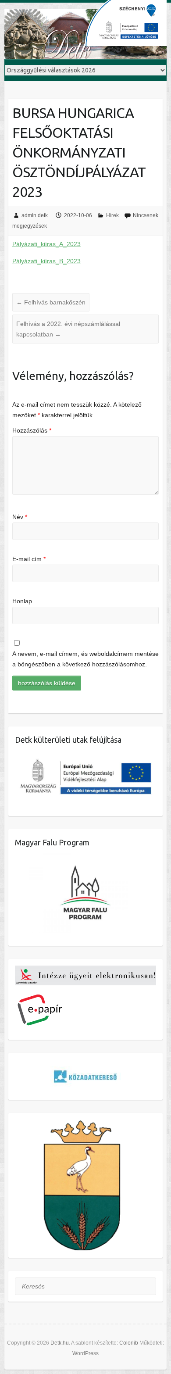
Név (19, 516)
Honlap (22, 601)
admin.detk (34, 215)
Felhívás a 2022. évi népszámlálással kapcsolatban (68, 329)
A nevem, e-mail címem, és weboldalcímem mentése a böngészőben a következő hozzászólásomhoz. (85, 659)
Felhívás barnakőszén (51, 302)
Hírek (112, 215)
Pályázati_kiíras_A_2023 (46, 243)
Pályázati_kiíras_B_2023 (46, 261)
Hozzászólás (31, 430)
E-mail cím (29, 558)
